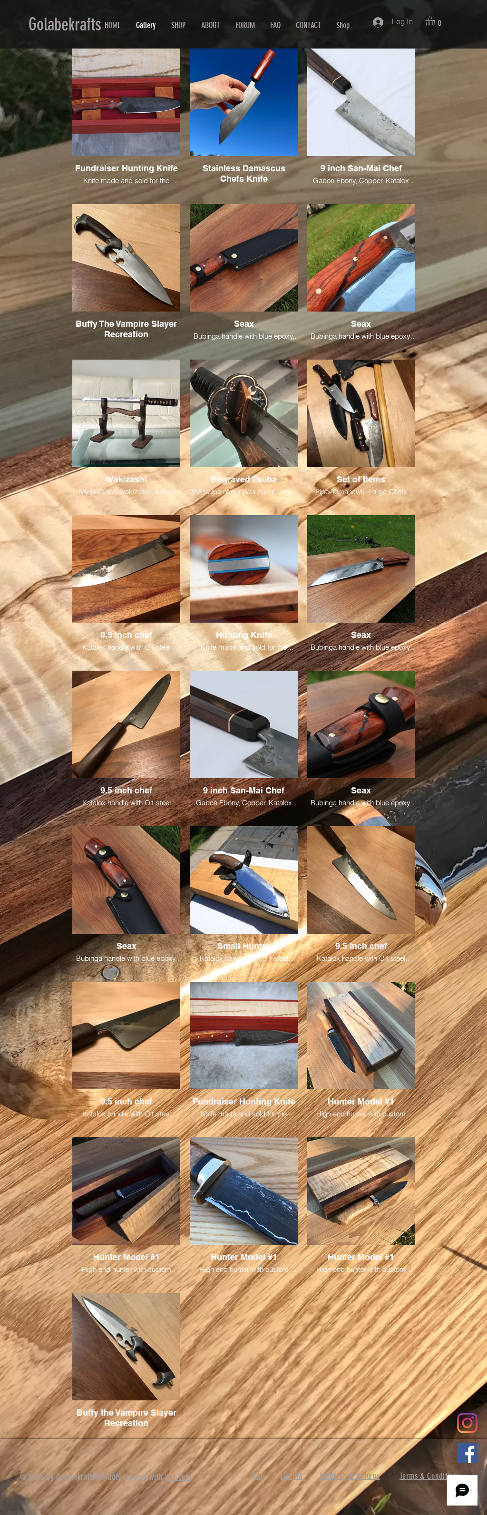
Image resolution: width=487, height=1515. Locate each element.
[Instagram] (467, 1423)
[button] (436, 21)
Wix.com (178, 1477)
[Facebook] (467, 1453)
